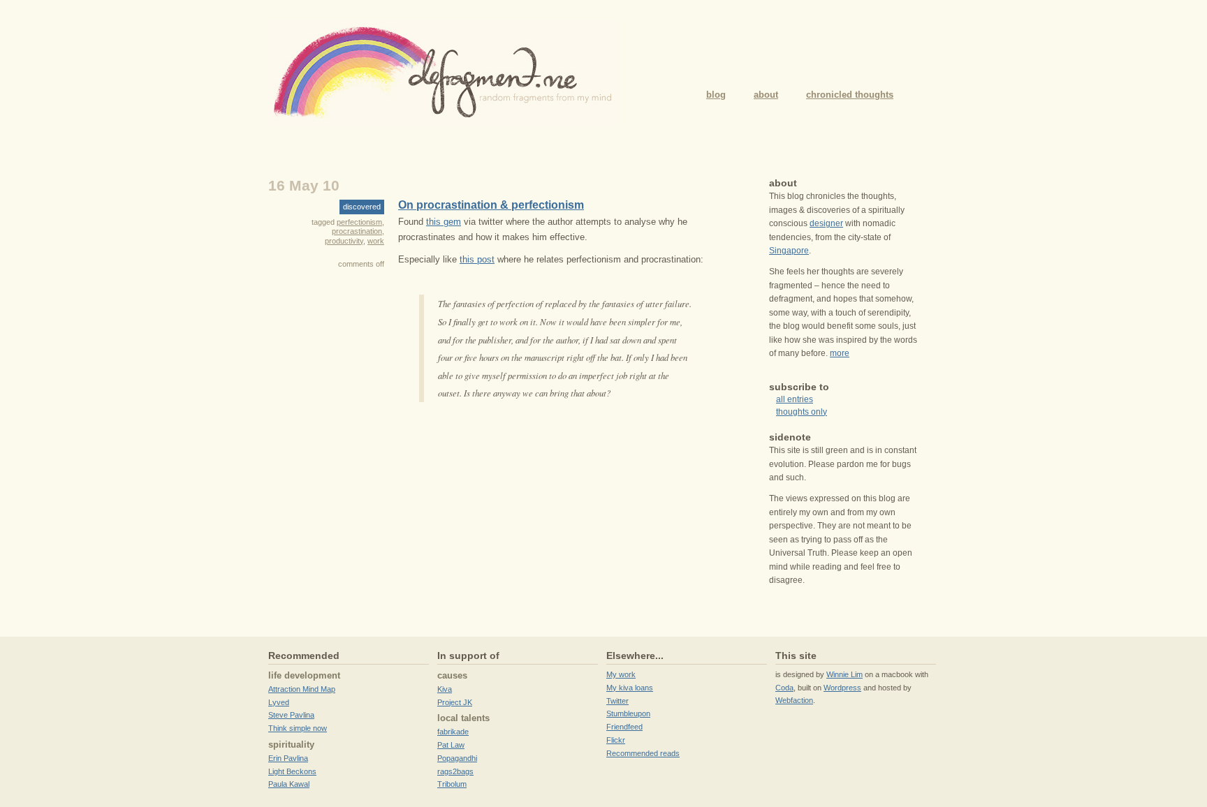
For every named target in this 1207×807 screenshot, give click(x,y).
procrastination (357, 231)
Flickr (615, 740)
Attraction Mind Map (301, 689)
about (766, 94)
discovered (362, 206)
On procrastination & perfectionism (491, 205)
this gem (443, 221)
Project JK (454, 702)
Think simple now (297, 728)
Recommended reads (643, 753)
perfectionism (359, 222)
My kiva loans (629, 687)
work (375, 241)
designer (826, 223)
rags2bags (455, 771)
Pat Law (450, 745)
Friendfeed (624, 727)
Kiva (444, 689)
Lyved (278, 702)
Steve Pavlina (291, 715)
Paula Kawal (288, 784)
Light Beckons (292, 771)
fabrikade (453, 731)
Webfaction (794, 700)
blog (716, 94)
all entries (794, 399)
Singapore (789, 250)
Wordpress (842, 687)
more (839, 353)
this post (477, 259)
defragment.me (442, 73)
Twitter (617, 701)
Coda (784, 687)
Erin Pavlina (288, 758)
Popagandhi (457, 758)
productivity (344, 241)
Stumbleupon (628, 713)
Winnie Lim (844, 674)
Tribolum (452, 784)
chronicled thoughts (849, 94)
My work (621, 674)
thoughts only (801, 412)
